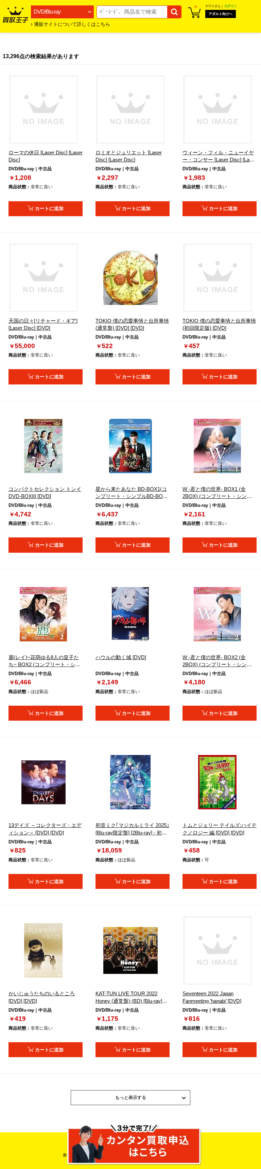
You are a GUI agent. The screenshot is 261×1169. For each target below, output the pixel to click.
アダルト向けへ (220, 14)
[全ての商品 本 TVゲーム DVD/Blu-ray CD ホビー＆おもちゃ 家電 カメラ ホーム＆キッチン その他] (62, 11)
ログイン (230, 6)
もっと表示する (130, 1097)
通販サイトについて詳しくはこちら (72, 24)
